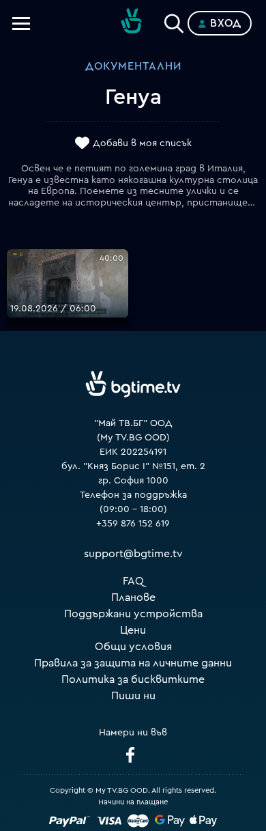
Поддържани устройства (133, 613)
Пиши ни (133, 695)
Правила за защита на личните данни (133, 663)
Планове (133, 597)
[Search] (173, 20)
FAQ (133, 581)
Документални (133, 66)
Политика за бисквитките (133, 679)
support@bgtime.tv (133, 553)
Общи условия (133, 646)
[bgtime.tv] (133, 384)
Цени (133, 630)
